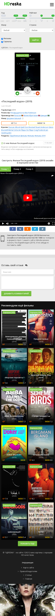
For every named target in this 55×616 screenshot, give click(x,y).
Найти (35, 40)
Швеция (43, 115)
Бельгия (17, 115)
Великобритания (31, 115)
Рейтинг (33, 13)
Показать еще (27, 543)
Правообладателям (28, 571)
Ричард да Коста (17, 112)
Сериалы (7, 41)
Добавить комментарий (16, 293)
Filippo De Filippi (27, 130)
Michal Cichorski (14, 130)
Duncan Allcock (14, 127)
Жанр (3, 25)
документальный (14, 118)
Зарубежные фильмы (18, 136)
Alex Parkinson (30, 112)
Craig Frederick (39, 130)
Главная (28, 579)
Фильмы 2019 (40, 136)
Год (3, 13)
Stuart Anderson (41, 127)
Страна (32, 25)
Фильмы (7, 38)
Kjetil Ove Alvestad (28, 127)
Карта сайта (28, 567)
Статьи (28, 575)
